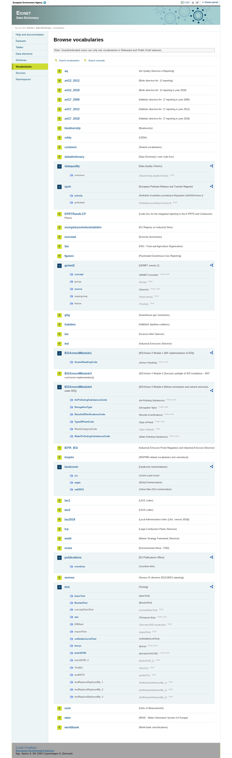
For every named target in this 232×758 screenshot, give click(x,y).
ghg (67, 315)
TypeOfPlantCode (84, 421)
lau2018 (70, 519)
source (78, 289)
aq (66, 71)
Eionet (30, 28)
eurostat (70, 236)
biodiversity (73, 128)
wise (68, 717)
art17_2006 (72, 99)
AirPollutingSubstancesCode (90, 400)
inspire (69, 457)
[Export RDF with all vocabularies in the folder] (211, 166)
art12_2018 (72, 90)
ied (67, 343)
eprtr (68, 186)
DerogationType (83, 407)
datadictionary (74, 156)
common (71, 147)
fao (67, 246)
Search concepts (96, 61)
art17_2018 (72, 118)
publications (73, 557)
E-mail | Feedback (26, 747)
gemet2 (70, 265)
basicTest (79, 596)
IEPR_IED (71, 447)
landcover (71, 466)
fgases (69, 255)
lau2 (67, 509)
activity (78, 195)
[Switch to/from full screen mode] (198, 2)
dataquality (72, 166)
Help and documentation (30, 34)
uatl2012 (79, 489)
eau (76, 617)
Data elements (24, 53)
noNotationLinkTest (85, 639)
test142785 (80, 653)
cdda (68, 137)
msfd (68, 538)
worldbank (72, 727)
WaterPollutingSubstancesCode (92, 436)
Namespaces (23, 79)
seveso (69, 577)
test (67, 586)
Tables (19, 47)
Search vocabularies (69, 61)
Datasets (21, 40)
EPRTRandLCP (75, 213)
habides (70, 324)
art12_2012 (72, 80)
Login (187, 2)
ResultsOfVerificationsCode (89, 414)
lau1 (67, 500)
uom (68, 708)
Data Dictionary (43, 28)
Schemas (21, 60)
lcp (67, 529)
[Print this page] (193, 2)
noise (68, 548)
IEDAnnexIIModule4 (78, 386)
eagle (77, 482)
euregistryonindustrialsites (83, 227)
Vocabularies (24, 66)
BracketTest (80, 603)
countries (79, 566)
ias (67, 334)
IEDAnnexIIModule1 (78, 353)
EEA (30, 2)
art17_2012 (72, 109)
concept (78, 274)
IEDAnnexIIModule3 (78, 373)
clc (76, 475)
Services (21, 72)
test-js (77, 645)
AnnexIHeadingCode (85, 362)
